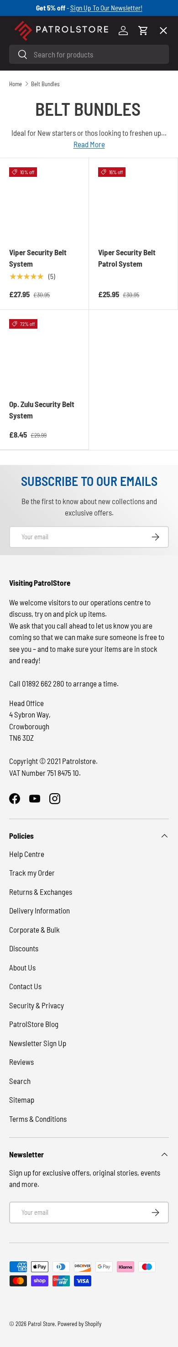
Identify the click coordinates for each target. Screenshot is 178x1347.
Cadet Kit (31, 299)
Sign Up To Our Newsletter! (106, 8)
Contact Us (25, 986)
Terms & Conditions (38, 1118)
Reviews (21, 1061)
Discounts (23, 948)
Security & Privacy (36, 1005)
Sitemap (21, 1099)
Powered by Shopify (79, 1323)
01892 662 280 (44, 683)
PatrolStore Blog (33, 1023)
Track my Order (32, 872)
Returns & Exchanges (40, 891)
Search (20, 1080)
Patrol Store (41, 1323)
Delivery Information (39, 910)
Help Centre (26, 853)
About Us (22, 967)
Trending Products (46, 333)
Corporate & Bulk (34, 929)
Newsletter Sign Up (37, 1043)
